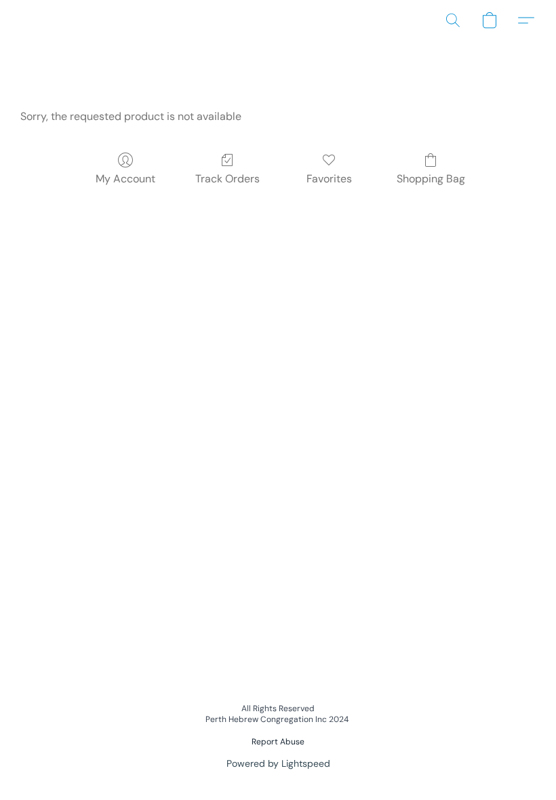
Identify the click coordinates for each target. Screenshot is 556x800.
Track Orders (227, 179)
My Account (125, 179)
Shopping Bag (431, 179)
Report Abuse (278, 741)
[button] (453, 20)
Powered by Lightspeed (278, 763)
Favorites (329, 179)
